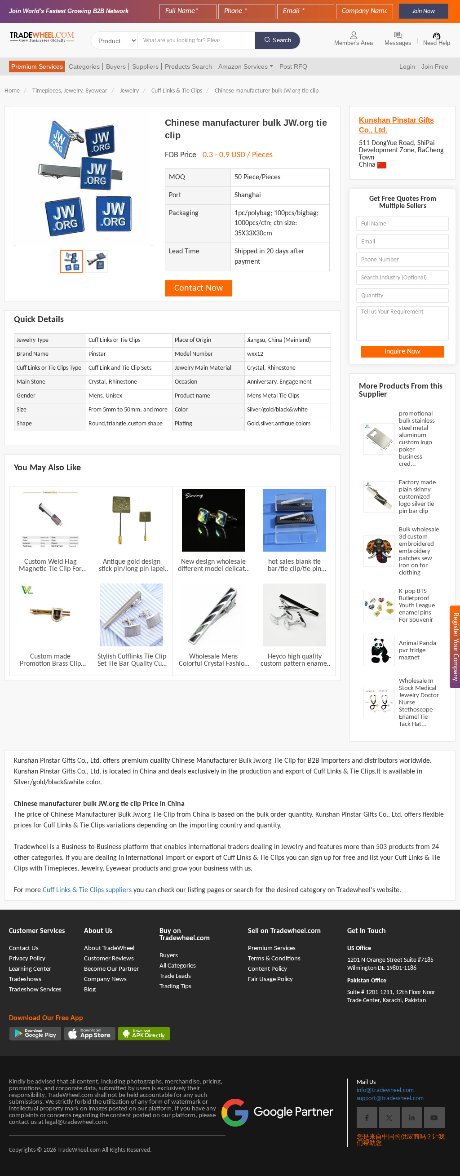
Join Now (423, 11)
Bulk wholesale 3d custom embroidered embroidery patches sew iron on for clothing (419, 551)
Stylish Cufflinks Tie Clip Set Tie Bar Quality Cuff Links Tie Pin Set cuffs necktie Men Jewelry (131, 660)
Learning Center (30, 969)
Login (407, 66)
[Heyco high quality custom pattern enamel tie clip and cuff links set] (294, 615)
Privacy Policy (27, 958)
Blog (90, 989)
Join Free (434, 66)
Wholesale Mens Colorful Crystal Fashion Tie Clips (213, 660)
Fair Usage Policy (270, 979)
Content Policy (267, 969)
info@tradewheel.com (385, 1090)
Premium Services (37, 66)
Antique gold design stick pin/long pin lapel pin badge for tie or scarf (132, 565)
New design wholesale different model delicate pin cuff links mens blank (213, 565)
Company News (105, 979)
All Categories (177, 966)
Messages (398, 43)
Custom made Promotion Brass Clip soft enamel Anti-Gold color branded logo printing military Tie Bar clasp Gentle (50, 660)
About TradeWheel (109, 948)
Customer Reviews (109, 958)
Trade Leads (175, 976)
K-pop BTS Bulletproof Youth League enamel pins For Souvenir (417, 605)
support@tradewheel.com (390, 1098)
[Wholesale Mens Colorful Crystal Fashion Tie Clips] (213, 615)
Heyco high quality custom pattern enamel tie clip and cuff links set (295, 660)
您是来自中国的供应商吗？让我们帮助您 (401, 1140)
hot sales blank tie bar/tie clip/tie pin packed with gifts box (294, 565)
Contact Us (24, 948)
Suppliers (145, 66)
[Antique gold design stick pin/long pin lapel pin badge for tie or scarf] (131, 520)
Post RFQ (293, 66)
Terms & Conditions (274, 958)
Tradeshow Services (35, 989)
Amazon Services (243, 66)
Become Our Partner (111, 969)
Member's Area (353, 43)
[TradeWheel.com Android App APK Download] (144, 1033)
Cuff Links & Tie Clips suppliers (88, 890)
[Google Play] (35, 1033)
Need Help (436, 43)
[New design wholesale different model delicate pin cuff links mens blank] (213, 520)
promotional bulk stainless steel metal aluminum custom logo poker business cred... (417, 439)
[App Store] (89, 1033)
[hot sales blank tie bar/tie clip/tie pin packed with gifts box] (294, 520)
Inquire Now (402, 351)
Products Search (188, 66)
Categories (84, 66)
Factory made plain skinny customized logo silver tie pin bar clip (417, 497)
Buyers (116, 66)
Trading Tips (175, 986)
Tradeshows (25, 979)
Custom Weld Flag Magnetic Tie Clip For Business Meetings (50, 565)
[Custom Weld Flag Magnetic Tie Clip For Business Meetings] (50, 520)
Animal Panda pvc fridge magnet (417, 650)
